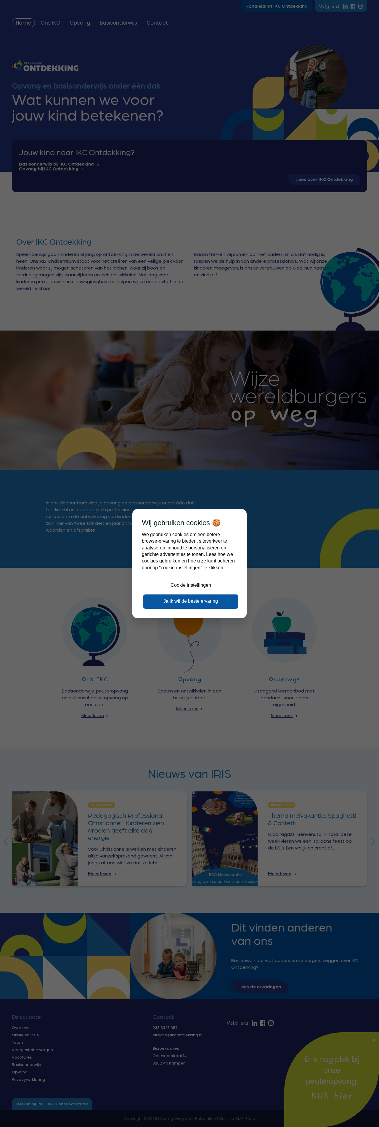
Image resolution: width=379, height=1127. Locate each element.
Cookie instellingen (191, 585)
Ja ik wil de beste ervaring (190, 601)
